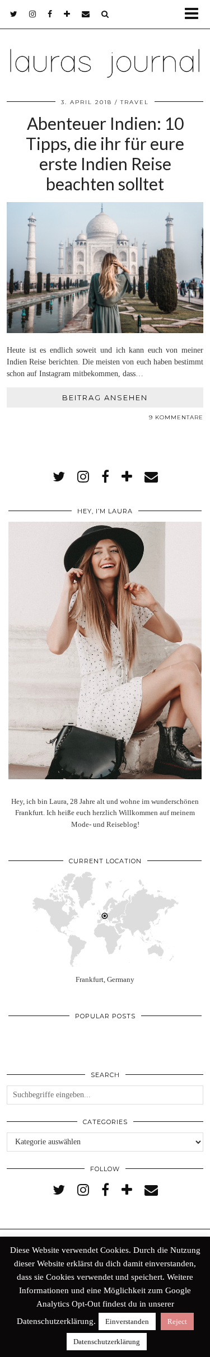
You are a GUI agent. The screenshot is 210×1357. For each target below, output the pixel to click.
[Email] (86, 14)
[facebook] (50, 14)
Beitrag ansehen (105, 397)
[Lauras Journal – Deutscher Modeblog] (105, 49)
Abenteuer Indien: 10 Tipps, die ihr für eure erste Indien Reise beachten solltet (105, 153)
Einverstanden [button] (127, 1321)
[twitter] (14, 14)
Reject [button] (177, 1321)
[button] (195, 14)
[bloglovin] (67, 14)
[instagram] (32, 14)
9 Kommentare (176, 417)
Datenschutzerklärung (106, 1341)
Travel (134, 102)
